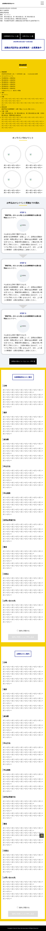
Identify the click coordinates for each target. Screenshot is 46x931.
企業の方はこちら (27, 36)
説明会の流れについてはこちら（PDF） (23, 361)
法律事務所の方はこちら (11, 36)
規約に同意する (24, 631)
